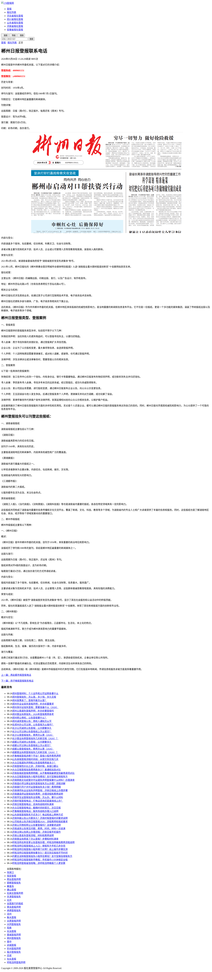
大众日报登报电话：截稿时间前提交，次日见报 (36, 808)
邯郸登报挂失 (14, 883)
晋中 (9, 941)
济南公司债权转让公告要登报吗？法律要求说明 (36, 825)
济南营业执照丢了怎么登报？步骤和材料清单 (35, 839)
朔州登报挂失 (14, 938)
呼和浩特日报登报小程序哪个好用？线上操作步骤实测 (40, 849)
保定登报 (11, 876)
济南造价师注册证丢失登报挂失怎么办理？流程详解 (38, 783)
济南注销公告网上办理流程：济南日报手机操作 (36, 832)
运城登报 (11, 945)
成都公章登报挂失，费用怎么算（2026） (33, 749)
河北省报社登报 (15, 16)
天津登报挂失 (14, 896)
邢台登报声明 (14, 879)
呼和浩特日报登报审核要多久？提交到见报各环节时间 (40, 853)
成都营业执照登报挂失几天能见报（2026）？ (35, 752)
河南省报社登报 (15, 26)
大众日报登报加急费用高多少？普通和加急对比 (36, 769)
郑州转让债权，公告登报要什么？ (29, 717)
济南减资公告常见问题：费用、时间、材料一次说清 (38, 828)
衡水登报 (11, 917)
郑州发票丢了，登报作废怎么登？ (29, 700)
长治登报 (11, 931)
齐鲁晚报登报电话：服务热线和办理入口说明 (35, 811)
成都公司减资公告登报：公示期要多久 (31, 742)
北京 (9, 900)
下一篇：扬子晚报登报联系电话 (17, 681)
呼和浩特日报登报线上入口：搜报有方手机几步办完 (38, 846)
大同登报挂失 (14, 924)
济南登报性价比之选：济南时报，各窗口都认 (35, 766)
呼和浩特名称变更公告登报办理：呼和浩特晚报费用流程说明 (43, 842)
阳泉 (9, 928)
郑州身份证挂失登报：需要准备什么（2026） (35, 707)
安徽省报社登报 (15, 29)
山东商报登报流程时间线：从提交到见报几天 (35, 759)
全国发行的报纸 (15, 903)
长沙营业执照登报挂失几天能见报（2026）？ (35, 738)
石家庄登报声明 (15, 893)
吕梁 (9, 955)
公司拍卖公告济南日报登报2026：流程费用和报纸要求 (40, 821)
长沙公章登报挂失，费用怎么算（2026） (33, 735)
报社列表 (11, 12)
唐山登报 (11, 889)
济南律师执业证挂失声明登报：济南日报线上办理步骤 (40, 790)
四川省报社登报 (15, 19)
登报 (9, 9)
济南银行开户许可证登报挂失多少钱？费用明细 (36, 787)
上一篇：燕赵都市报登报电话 (16, 675)
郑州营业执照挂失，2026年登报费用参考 (33, 714)
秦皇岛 (10, 886)
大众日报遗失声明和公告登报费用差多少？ (34, 762)
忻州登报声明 (14, 948)
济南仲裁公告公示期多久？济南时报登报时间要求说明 (40, 818)
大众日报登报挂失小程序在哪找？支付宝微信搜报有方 (40, 776)
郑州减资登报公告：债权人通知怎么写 (31, 721)
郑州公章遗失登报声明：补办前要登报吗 (33, 711)
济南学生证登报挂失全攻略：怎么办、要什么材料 (37, 797)
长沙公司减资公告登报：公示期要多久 (31, 728)
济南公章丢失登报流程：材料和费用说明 (33, 835)
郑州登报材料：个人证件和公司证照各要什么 (35, 693)
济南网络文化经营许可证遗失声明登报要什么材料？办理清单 (43, 780)
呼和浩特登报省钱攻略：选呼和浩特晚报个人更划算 (38, 863)
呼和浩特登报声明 (16, 962)
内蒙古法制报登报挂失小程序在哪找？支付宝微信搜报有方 (42, 856)
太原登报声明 (14, 921)
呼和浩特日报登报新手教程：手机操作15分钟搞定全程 (40, 859)
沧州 (9, 914)
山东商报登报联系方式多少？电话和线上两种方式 (37, 814)
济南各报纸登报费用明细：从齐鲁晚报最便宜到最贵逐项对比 (43, 773)
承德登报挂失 (14, 910)
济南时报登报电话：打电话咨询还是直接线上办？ (37, 801)
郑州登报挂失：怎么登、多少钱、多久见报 (34, 697)
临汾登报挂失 (14, 952)
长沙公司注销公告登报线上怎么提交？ (31, 731)
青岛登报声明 (14, 907)
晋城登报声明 (14, 934)
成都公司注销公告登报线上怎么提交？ (31, 745)
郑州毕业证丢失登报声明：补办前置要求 (33, 704)
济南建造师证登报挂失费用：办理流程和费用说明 (37, 794)
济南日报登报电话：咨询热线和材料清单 (33, 804)
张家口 (10, 872)
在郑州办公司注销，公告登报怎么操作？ (33, 724)
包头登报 (11, 959)
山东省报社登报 (15, 22)
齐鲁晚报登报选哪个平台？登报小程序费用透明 (36, 756)
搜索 (31, 39)
